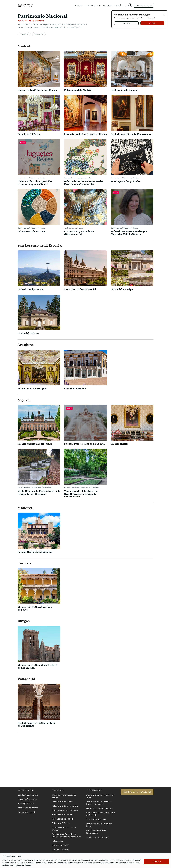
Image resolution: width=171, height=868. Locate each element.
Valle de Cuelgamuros (96, 819)
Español (119, 5)
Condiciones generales (28, 795)
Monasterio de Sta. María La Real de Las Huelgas (98, 802)
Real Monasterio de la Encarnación (96, 831)
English (152, 23)
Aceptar (156, 861)
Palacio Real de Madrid (62, 814)
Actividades (106, 5)
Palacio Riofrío (58, 841)
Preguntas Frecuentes (27, 799)
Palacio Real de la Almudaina (65, 806)
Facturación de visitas (27, 812)
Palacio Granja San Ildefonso (65, 810)
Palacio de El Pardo (60, 823)
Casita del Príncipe (60, 849)
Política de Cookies (65, 862)
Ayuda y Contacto (26, 803)
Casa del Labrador (60, 845)
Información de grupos (28, 808)
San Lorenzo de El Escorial (97, 837)
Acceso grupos (143, 5)
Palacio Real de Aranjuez (63, 801)
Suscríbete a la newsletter (137, 792)
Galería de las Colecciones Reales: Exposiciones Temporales (66, 835)
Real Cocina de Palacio (62, 819)
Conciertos (90, 5)
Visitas (78, 5)
